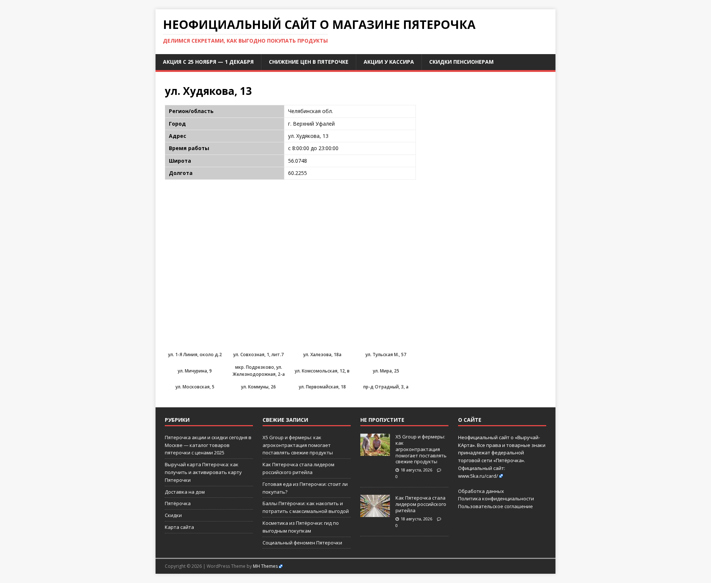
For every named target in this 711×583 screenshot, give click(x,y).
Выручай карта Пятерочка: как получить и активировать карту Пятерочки (203, 472)
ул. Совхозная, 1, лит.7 (258, 354)
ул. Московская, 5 (195, 387)
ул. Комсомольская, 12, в (322, 371)
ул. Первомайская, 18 (322, 387)
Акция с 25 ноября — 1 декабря (208, 61)
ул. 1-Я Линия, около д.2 (195, 354)
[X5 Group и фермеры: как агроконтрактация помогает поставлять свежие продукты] (375, 451)
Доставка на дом (185, 491)
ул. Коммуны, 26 (258, 387)
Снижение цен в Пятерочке (308, 61)
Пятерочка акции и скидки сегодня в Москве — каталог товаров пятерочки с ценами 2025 (208, 445)
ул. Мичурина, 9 (195, 371)
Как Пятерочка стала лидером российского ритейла (420, 504)
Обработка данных (481, 491)
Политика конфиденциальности (496, 498)
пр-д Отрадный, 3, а (385, 387)
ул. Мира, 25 (386, 371)
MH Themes (265, 566)
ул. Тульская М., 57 (385, 354)
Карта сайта (179, 527)
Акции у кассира (389, 61)
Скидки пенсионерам (461, 61)
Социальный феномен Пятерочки (302, 542)
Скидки (173, 515)
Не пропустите (382, 419)
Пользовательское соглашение (495, 506)
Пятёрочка (178, 503)
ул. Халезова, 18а (322, 354)
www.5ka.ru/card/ (478, 476)
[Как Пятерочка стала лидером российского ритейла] (375, 513)
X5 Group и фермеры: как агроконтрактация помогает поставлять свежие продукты (298, 445)
